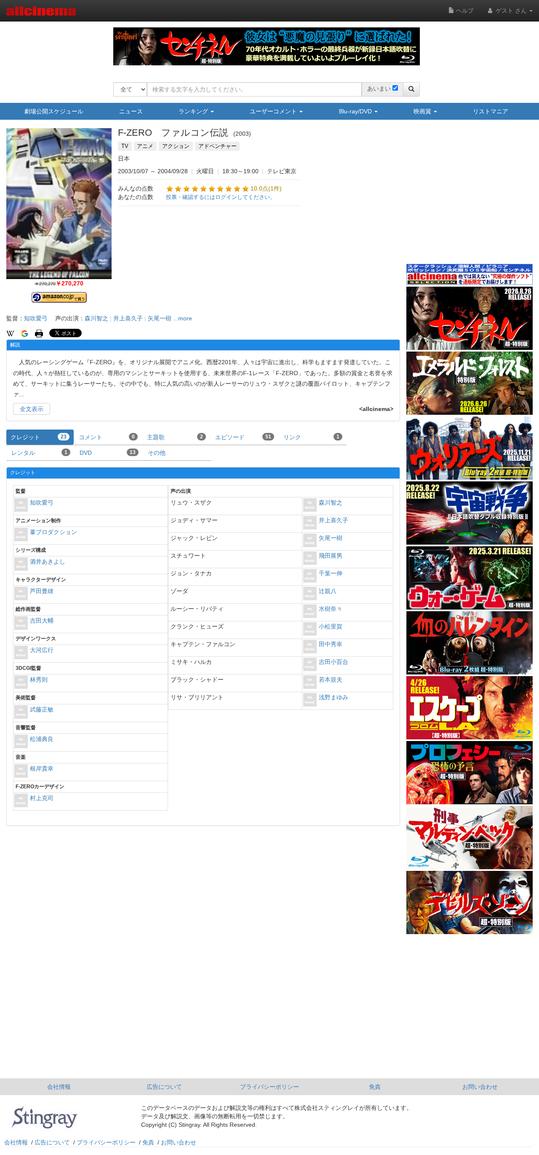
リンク (311, 437)
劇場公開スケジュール (53, 111)
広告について (164, 1086)
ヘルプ (464, 10)
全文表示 (31, 409)
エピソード (243, 437)
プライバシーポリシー (269, 1086)
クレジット (39, 437)
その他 (156, 452)
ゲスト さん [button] (511, 10)
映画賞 (423, 111)
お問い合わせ (480, 1086)
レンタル (39, 452)
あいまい (379, 88)
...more (182, 318)
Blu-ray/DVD (356, 111)
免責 (375, 1086)
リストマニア (490, 111)
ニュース (131, 111)
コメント (107, 437)
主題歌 (175, 437)
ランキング (194, 111)
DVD (108, 452)
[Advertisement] (469, 197)
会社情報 (59, 1086)
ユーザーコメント (274, 111)
